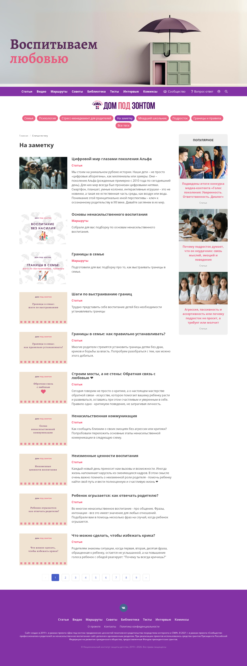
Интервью (131, 91)
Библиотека (96, 91)
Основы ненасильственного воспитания (110, 214)
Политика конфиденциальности (139, 626)
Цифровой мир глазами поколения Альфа (112, 158)
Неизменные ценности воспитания (105, 455)
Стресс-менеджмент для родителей (86, 118)
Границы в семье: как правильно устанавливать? (118, 333)
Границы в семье (88, 254)
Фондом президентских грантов (160, 639)
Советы (77, 91)
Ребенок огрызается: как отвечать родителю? (115, 495)
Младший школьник (152, 118)
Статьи (27, 91)
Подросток (180, 118)
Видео (41, 91)
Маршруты (59, 91)
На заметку (125, 118)
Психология (47, 118)
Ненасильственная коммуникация (104, 415)
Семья (28, 118)
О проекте (94, 626)
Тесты (114, 91)
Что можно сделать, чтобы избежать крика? (113, 535)
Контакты (110, 626)
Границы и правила (207, 118)
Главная (23, 135)
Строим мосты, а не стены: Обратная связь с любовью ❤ (113, 375)
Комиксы (150, 91)
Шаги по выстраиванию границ (102, 294)
